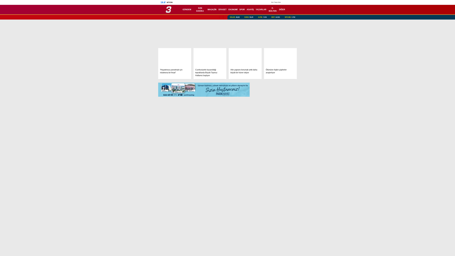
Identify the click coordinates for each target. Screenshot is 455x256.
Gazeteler (434, 117)
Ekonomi (431, 59)
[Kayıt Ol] (288, 9)
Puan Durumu (435, 122)
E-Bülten (268, 9)
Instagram (441, 160)
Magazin (431, 78)
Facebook (441, 147)
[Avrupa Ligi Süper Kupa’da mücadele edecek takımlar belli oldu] (235, 242)
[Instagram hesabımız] (289, 2)
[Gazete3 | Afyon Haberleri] (168, 11)
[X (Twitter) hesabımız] (440, 154)
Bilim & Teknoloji (434, 87)
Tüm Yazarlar (274, 159)
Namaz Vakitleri (436, 112)
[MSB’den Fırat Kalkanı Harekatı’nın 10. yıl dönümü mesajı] (203, 242)
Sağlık (430, 82)
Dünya (430, 68)
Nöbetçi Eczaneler (437, 102)
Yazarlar (433, 23)
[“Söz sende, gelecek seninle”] (203, 208)
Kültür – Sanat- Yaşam (438, 92)
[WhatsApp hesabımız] (296, 2)
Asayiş (247, 9)
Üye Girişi (433, 33)
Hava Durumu (435, 107)
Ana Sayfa (434, 13)
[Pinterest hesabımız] (292, 2)
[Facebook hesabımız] (282, 2)
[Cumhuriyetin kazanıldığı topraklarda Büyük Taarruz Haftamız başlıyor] (209, 57)
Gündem (431, 54)
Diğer (277, 9)
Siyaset (221, 9)
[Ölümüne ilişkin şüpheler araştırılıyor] (280, 57)
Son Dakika (199, 9)
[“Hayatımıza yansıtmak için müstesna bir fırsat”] (174, 57)
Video (432, 18)
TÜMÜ (244, 197)
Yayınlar (433, 43)
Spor (430, 73)
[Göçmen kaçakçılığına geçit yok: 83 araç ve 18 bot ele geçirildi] (172, 242)
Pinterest (441, 167)
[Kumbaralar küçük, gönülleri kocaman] (172, 208)
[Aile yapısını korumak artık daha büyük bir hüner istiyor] (245, 57)
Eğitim (430, 63)
